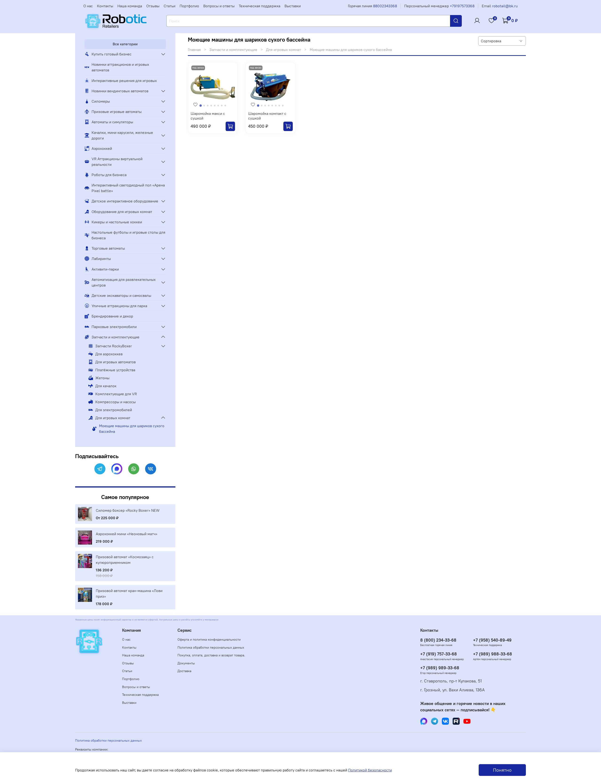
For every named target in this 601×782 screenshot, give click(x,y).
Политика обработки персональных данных (210, 647)
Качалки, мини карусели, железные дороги (122, 135)
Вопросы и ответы (219, 6)
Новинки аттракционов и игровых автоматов (120, 67)
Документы (186, 663)
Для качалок (105, 385)
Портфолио (189, 6)
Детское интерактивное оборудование (125, 201)
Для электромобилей (113, 409)
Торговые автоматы (108, 248)
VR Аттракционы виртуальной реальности (117, 161)
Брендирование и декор (112, 316)
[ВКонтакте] (150, 468)
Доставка (184, 671)
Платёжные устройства (115, 370)
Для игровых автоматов (115, 362)
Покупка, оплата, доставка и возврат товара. (211, 655)
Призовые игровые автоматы (117, 111)
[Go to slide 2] (204, 106)
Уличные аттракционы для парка (119, 305)
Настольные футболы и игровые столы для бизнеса (128, 235)
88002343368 (385, 6)
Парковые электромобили (114, 326)
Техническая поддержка (259, 6)
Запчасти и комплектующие (233, 49)
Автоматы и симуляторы (112, 122)
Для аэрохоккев (109, 354)
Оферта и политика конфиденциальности (209, 639)
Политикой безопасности (370, 770)
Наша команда (129, 6)
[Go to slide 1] (200, 105)
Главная (194, 49)
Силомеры (101, 101)
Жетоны (102, 378)
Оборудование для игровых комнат (122, 211)
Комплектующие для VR (116, 393)
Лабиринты (101, 258)
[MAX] (116, 468)
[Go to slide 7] (222, 106)
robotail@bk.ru (505, 6)
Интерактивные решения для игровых (124, 80)
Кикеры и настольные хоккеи (117, 222)
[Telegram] (99, 468)
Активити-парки (105, 269)
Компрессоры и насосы (115, 401)
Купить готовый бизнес (111, 54)
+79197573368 (462, 6)
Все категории (125, 44)
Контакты (105, 6)
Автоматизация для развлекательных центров (124, 282)
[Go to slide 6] (218, 106)
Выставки (293, 6)
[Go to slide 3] (208, 106)
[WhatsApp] (133, 468)
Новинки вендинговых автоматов (120, 91)
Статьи (169, 6)
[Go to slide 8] (225, 106)
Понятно (502, 770)
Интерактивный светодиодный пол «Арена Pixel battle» (128, 188)
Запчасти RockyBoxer (113, 346)
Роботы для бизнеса (109, 174)
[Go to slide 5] (215, 106)
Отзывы (152, 6)
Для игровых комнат (283, 49)
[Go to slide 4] (211, 106)
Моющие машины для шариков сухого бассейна (131, 428)
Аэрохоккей (102, 148)
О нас (88, 6)
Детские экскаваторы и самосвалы (121, 295)
